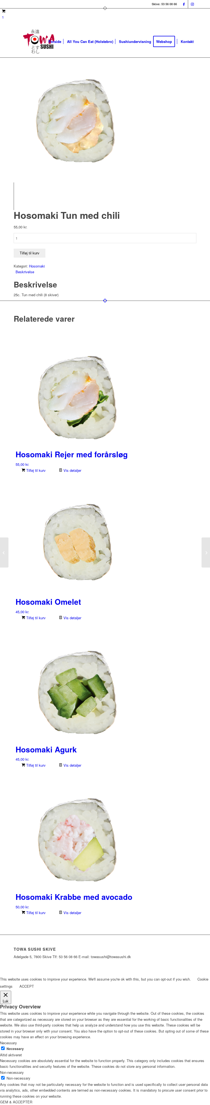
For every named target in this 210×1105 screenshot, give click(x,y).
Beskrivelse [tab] (25, 271)
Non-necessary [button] (12, 1072)
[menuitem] (55, 41)
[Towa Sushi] (39, 41)
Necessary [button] (8, 1042)
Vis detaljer (71, 470)
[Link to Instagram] (192, 4)
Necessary (15, 1048)
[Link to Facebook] (184, 4)
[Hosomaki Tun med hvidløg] (4, 552)
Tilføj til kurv (29, 253)
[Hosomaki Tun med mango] (206, 552)
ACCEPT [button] (26, 986)
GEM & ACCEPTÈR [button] (16, 1101)
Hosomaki (37, 266)
